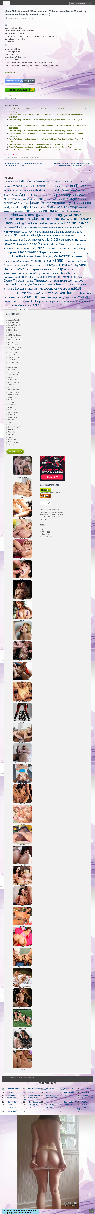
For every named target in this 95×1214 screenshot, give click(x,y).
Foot (22, 256)
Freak (76, 227)
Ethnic (15, 195)
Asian (7, 195)
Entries (46, 531)
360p (72, 211)
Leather (43, 223)
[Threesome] (22, 966)
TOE (50, 293)
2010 (79, 273)
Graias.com (43, 215)
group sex (11, 252)
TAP (74, 274)
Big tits (53, 239)
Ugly (25, 249)
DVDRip (44, 207)
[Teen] (22, 945)
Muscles (36, 261)
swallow (16, 305)
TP (49, 227)
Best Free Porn (12, 1112)
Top (92, 1211)
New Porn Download (47, 511)
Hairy (63, 273)
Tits (78, 185)
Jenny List (11, 377)
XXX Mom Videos (12, 1107)
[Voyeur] (22, 843)
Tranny (31, 190)
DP (36, 297)
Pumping (8, 235)
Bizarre (20, 211)
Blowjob (45, 244)
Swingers (32, 199)
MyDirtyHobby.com (13, 265)
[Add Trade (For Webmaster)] (15, 454)
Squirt (21, 235)
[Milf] (22, 904)
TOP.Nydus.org (13, 442)
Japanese (83, 203)
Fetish (24, 293)
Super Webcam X (14, 325)
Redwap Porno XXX (14, 427)
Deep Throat (13, 280)
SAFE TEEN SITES (14, 345)
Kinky (7, 231)
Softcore (27, 302)
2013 (76, 219)
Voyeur (70, 203)
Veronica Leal (9, 228)
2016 (32, 195)
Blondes (60, 181)
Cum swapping (63, 211)
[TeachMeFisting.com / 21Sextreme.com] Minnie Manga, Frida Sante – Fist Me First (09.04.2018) (45, 150)
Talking (37, 231)
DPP (56, 265)
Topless (21, 215)
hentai (21, 297)
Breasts (21, 244)
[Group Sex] (22, 1027)
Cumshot (11, 215)
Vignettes (66, 215)
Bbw (42, 284)
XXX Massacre (13, 337)
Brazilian (82, 199)
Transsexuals (28, 186)
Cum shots (46, 276)
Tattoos (24, 181)
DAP (82, 280)
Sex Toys (45, 203)
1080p (23, 157)
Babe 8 (66, 1107)
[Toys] (22, 680)
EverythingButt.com (69, 285)
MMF (56, 252)
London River (50, 236)
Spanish (64, 239)
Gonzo (32, 244)
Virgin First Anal (13, 322)
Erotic (36, 284)
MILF (84, 227)
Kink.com (38, 211)
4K (15, 235)
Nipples (65, 231)
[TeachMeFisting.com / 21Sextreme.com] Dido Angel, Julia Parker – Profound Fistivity (41, 144)
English (70, 223)
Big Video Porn (13, 395)
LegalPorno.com (30, 265)
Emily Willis (50, 191)
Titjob (25, 281)
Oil (61, 265)
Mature (42, 199)
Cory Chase (65, 298)
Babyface (19, 302)
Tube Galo (11, 432)
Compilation (31, 223)
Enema (67, 248)
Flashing (31, 248)
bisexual (39, 256)
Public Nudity (10, 207)
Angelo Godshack (26, 289)
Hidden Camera (50, 273)
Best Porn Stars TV (70, 1102)
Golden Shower (11, 297)
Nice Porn (11, 387)
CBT (72, 232)
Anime (81, 277)
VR (84, 186)
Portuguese (75, 261)
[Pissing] (22, 557)
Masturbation (28, 252)
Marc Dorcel (86, 293)
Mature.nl (39, 270)
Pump (64, 281)
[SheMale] (22, 925)
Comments (47, 534)
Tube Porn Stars (13, 375)
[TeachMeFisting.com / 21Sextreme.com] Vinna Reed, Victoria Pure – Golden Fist (40, 147)
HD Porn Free (12, 397)
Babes (57, 276)
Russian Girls (9, 285)
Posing (68, 288)
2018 (55, 231)
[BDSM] (22, 598)
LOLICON (11, 444)
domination (43, 219)
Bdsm (49, 186)
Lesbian (82, 223)
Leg (35, 288)
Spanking (29, 269)
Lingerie (76, 256)
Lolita (68, 261)
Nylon (61, 289)
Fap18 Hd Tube (13, 362)
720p (59, 269)
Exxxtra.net (43, 520)
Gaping (73, 239)
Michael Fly (67, 219)
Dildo (40, 248)
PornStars (28, 305)
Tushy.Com (55, 298)
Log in (44, 529)
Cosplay (43, 293)
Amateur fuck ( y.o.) (14, 332)
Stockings (22, 227)
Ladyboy (48, 256)
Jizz (42, 265)
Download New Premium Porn (50, 516)
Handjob (23, 207)
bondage (65, 195)
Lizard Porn (11, 424)
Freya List (11, 365)
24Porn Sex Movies (14, 392)
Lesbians (85, 219)
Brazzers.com (20, 199)
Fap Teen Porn (13, 355)
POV (33, 207)
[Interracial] (22, 864)
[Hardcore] (22, 802)
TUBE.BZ (11, 422)
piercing (71, 207)
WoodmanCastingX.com (16, 190)
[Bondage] (22, 1006)
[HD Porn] (22, 517)
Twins (44, 240)
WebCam (68, 269)
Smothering (85, 261)
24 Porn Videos (33, 1105)
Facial (9, 223)
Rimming (31, 215)
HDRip (37, 157)
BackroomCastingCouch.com (71, 253)
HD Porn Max (12, 417)
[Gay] (22, 761)
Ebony (78, 231)
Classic (82, 181)
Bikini (54, 207)
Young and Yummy (14, 357)
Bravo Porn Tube (13, 390)
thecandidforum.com (11, 240)
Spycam (69, 227)
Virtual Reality (70, 265)
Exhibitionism (11, 248)
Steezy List (11, 385)
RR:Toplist (11, 434)
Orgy (28, 235)
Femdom (45, 297)
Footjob (40, 186)
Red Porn (11, 420)
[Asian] (22, 578)
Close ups (80, 235)
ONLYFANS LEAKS (14, 347)
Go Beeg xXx (12, 429)
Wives (50, 252)
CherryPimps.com (11, 261)
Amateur (58, 203)
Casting (80, 190)
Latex (65, 277)
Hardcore (73, 293)
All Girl (60, 223)
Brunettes (49, 269)
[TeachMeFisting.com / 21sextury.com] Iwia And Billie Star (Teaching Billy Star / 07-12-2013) (44, 131)
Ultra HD (51, 199)
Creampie (11, 293)
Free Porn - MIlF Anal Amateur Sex (51, 513)
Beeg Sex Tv (12, 410)
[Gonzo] (22, 782)
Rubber (37, 239)
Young (83, 297)
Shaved (59, 293)
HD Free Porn (12, 415)
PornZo (10, 400)
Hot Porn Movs (13, 412)
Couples (52, 288)
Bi (5, 265)
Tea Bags (78, 211)
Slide (44, 301)
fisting (32, 157)
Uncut (15, 256)
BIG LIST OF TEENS (14, 342)
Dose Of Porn (12, 367)
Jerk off (76, 195)
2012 (24, 231)
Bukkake (48, 261)
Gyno (20, 203)
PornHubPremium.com (38, 228)
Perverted (81, 207)
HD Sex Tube (12, 380)
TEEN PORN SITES (14, 350)
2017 (59, 190)
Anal (23, 194)
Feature (40, 190)
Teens (52, 223)
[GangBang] (22, 741)
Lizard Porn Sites (45, 518)
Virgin (38, 273)
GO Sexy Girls (12, 330)
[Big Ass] (22, 537)
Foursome (10, 301)
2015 (14, 288)
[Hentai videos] (22, 823)
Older (21, 276)
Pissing (72, 276)
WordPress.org (47, 536)
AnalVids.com (61, 186)
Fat (69, 273)
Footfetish (7, 186)
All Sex (16, 269)
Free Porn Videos (13, 372)
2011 (27, 157)
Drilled (32, 181)
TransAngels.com (10, 277)
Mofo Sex (11, 437)
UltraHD (35, 203)
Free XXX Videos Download (49, 509)
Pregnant (16, 231)
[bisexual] (22, 986)
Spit (21, 239)
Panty (21, 261)
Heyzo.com (83, 240)
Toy (30, 231)
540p (83, 195)
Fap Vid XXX (12, 405)
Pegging (56, 281)
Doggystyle (23, 284)
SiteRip (52, 195)
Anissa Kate (50, 285)
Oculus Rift (71, 181)
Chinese (74, 297)
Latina (28, 211)
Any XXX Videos (13, 382)
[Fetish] (22, 721)
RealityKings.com (10, 211)
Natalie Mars (69, 236)
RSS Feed (23, 309)
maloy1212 (18, 18)
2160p (29, 297)
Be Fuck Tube (50, 1105)
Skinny (49, 265)
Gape (43, 252)
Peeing (59, 199)
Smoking (19, 223)
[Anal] (22, 496)
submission (10, 203)
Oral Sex (58, 244)
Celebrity (7, 306)
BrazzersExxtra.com (12, 273)
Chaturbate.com (42, 182)
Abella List (11, 360)
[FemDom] (22, 1047)
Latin (48, 248)
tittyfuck (46, 231)
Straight (9, 244)
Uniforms (60, 235)
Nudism (79, 301)
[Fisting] (22, 1068)
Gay (53, 248)
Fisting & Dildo (12, 157)
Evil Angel (29, 257)
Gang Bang (78, 248)
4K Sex (84, 1105)
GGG (83, 245)
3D (54, 211)
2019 (77, 288)
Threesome (43, 280)
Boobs (47, 211)
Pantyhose (38, 235)
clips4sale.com (73, 244)
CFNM (20, 249)
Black (27, 203)
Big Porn (10, 407)
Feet (58, 284)
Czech (28, 239)
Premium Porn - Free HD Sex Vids (51, 514)
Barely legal (41, 196)
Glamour (60, 248)
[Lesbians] (22, 884)
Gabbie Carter (69, 191)
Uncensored (57, 227)
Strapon (33, 293)
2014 (72, 186)
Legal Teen (28, 273)
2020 (66, 256)
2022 (31, 280)
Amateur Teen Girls (14, 320)
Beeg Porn (11, 370)
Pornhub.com (32, 277)
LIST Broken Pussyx (14, 335)
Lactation (86, 302)
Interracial (27, 219)
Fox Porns (11, 402)
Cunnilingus (70, 199)
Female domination (64, 301)
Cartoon (27, 261)
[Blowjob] (22, 639)
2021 (61, 207)
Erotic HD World (13, 352)
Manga (50, 301)
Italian (81, 284)
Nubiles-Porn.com (11, 182)
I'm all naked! (12, 327)
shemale (57, 219)
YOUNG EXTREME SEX (16, 340)
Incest (42, 288)
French (15, 186)
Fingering (55, 215)
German (73, 280)
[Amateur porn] (22, 465)
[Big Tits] (22, 619)
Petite (58, 256)
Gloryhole (8, 199)
